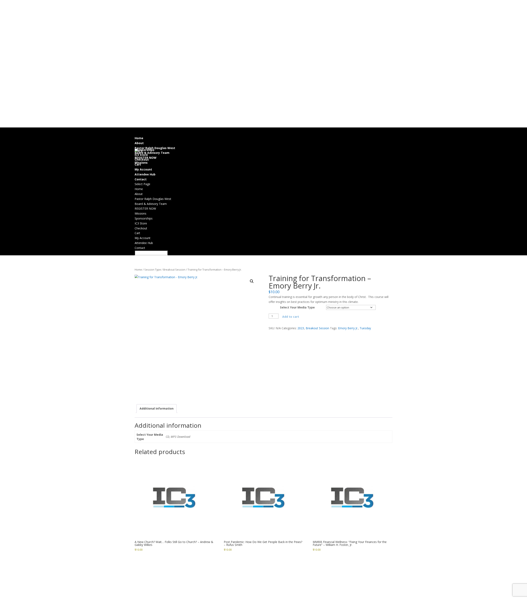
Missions (141, 163)
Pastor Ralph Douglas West (155, 148)
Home (139, 189)
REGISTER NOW (145, 208)
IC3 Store (141, 223)
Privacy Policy (222, 596)
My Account (143, 169)
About (139, 194)
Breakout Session (174, 269)
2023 (300, 328)
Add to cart (290, 317)
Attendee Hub (144, 243)
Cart (138, 164)
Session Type (152, 269)
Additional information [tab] (157, 408)
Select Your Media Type (297, 307)
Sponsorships (144, 218)
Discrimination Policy (251, 596)
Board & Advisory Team (151, 204)
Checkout (142, 159)
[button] (251, 281)
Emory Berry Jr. (348, 328)
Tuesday (365, 328)
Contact (140, 248)
